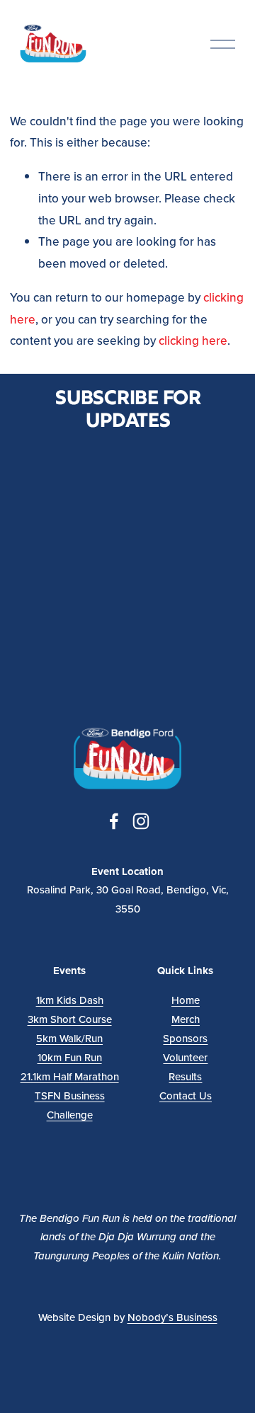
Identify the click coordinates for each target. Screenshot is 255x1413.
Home (185, 999)
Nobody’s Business (172, 1317)
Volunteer (185, 1057)
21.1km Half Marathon (70, 1076)
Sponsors (185, 1038)
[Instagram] (140, 821)
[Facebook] (114, 821)
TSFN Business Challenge (70, 1105)
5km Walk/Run (69, 1038)
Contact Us (185, 1095)
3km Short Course (70, 1019)
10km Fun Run (70, 1057)
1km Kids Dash (69, 999)
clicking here (193, 340)
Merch (185, 1019)
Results (185, 1076)
